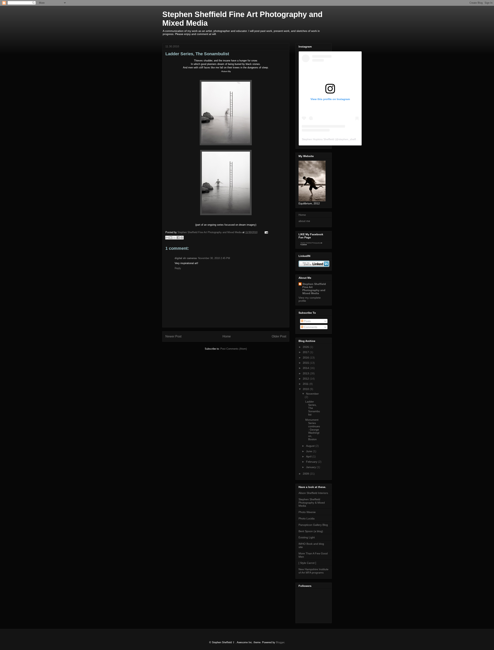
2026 (306, 346)
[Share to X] (174, 238)
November (312, 393)
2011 (306, 383)
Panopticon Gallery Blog (313, 524)
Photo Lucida (307, 518)
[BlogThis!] (171, 238)
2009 (306, 473)
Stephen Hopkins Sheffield (318, 139)
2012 (306, 378)
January (311, 467)
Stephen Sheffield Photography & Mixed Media (312, 502)
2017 (306, 352)
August (310, 445)
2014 (306, 368)
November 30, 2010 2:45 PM (214, 258)
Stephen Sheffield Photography (310, 243)
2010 (306, 389)
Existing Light (307, 537)
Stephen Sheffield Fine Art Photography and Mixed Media (314, 288)
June (309, 451)
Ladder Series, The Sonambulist (312, 408)
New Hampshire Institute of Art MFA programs (313, 571)
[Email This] (167, 238)
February (312, 461)
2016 (306, 357)
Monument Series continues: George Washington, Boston (312, 429)
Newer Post (173, 336)
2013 (306, 373)
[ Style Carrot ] (307, 562)
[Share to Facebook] (178, 238)
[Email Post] (265, 232)
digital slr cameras (186, 258)
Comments (310, 327)
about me (304, 221)
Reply (178, 268)
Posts (307, 321)
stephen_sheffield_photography (357, 139)
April (309, 456)
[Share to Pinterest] (182, 238)
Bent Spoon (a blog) (311, 531)
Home (226, 336)
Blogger (280, 642)
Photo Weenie (307, 512)
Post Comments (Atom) (233, 348)
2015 (306, 362)
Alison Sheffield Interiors (313, 493)
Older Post (279, 336)
